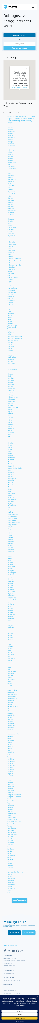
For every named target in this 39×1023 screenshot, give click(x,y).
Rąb (9, 669)
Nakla (9, 508)
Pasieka (10, 556)
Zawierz (10, 847)
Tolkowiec (11, 755)
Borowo (10, 160)
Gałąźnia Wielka (13, 277)
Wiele (9, 803)
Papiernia (11, 550)
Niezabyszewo (12, 516)
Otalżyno (10, 543)
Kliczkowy (11, 380)
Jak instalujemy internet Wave (12, 993)
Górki (9, 307)
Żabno (10, 887)
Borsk (9, 165)
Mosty (10, 491)
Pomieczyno (11, 596)
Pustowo (10, 625)
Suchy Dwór (11, 725)
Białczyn (10, 142)
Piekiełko (10, 568)
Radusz (10, 642)
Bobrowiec (11, 150)
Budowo (10, 177)
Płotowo (10, 640)
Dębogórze (11, 267)
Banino (10, 125)
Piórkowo (11, 579)
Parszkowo (11, 554)
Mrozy (10, 495)
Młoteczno (11, 501)
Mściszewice (12, 506)
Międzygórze (12, 478)
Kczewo (10, 361)
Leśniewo (11, 432)
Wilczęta (10, 807)
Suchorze (11, 723)
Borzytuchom (12, 169)
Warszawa (11, 784)
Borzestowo (11, 167)
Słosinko (10, 746)
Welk (9, 799)
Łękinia (10, 874)
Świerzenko (11, 878)
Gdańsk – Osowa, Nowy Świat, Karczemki (21, 116)
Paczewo (10, 548)
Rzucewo (10, 667)
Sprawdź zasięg (20, 48)
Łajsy (9, 857)
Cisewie (10, 221)
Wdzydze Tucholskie (14, 797)
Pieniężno (11, 571)
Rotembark (11, 659)
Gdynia (10, 282)
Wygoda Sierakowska (15, 822)
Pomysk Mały (12, 598)
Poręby (10, 602)
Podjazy (10, 587)
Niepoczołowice (13, 514)
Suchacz (10, 721)
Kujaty (10, 412)
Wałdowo (11, 790)
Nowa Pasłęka (12, 518)
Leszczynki (11, 428)
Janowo (10, 317)
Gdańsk (10, 280)
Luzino (10, 451)
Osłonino (11, 541)
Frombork (11, 273)
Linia (9, 439)
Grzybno (10, 303)
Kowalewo (11, 393)
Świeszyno (11, 882)
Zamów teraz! (19, 900)
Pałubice (10, 562)
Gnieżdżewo (12, 292)
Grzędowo (11, 305)
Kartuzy (10, 351)
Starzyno (10, 705)
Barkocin (10, 129)
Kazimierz (11, 359)
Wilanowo (11, 805)
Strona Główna (10, 946)
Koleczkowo (11, 389)
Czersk (10, 231)
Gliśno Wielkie (12, 288)
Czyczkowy (11, 236)
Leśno (9, 435)
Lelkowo (10, 426)
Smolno (10, 684)
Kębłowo (10, 420)
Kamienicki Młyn (13, 340)
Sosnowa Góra (12, 690)
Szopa (10, 738)
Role (9, 656)
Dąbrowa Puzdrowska (15, 261)
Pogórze (10, 594)
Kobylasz (10, 382)
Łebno (10, 864)
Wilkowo (10, 809)
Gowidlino (11, 296)
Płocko (10, 636)
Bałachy (10, 135)
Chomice (10, 204)
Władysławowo (12, 834)
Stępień (10, 719)
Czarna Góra (12, 227)
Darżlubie (11, 240)
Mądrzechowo (12, 499)
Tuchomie (11, 769)
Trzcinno (10, 757)
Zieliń (9, 853)
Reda (9, 644)
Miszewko (11, 474)
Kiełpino (10, 374)
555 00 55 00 (15, 932)
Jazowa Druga (12, 326)
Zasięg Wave (7, 988)
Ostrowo (10, 537)
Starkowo (11, 700)
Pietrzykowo (11, 577)
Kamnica (10, 344)
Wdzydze (11, 792)
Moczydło (11, 485)
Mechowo (11, 460)
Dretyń (10, 248)
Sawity (10, 677)
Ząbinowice (11, 855)
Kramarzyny (12, 401)
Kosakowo (11, 391)
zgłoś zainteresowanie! (20, 87)
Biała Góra (11, 139)
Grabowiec (11, 300)
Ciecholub (11, 213)
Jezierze (10, 330)
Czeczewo (11, 229)
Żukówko (10, 893)
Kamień (10, 342)
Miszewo (10, 476)
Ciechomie (11, 215)
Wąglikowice (12, 828)
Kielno (10, 372)
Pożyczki (10, 608)
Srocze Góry (11, 692)
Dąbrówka (11, 263)
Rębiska (10, 675)
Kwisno (10, 416)
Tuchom (10, 767)
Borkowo (10, 156)
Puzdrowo (11, 627)
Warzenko (11, 786)
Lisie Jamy (11, 447)
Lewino (10, 430)
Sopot (9, 688)
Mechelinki (11, 458)
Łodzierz (10, 866)
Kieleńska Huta (13, 370)
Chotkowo (11, 206)
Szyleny (10, 742)
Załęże (10, 851)
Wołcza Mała (12, 818)
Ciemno (10, 217)
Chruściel (11, 208)
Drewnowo (11, 250)
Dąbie (9, 254)
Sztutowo (11, 740)
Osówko (10, 539)
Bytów (10, 183)
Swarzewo (11, 730)
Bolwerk (10, 154)
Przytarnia (11, 617)
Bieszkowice (12, 146)
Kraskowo (11, 403)
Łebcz (9, 861)
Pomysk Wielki (12, 600)
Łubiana (10, 868)
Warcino (10, 782)
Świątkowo (11, 884)
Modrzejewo (12, 487)
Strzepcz (10, 713)
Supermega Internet (10, 958)
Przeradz (10, 612)
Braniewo (11, 171)
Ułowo (10, 780)
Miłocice (10, 483)
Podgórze (11, 585)
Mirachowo (11, 472)
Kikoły (9, 376)
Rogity (10, 652)
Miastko (10, 464)
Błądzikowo (11, 192)
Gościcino (11, 298)
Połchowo (11, 604)
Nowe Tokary (12, 520)
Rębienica (11, 673)
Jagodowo (11, 313)
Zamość (10, 845)
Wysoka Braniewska (14, 824)
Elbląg (10, 271)
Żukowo (10, 891)
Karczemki (11, 347)
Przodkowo (11, 614)
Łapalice (10, 859)
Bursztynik (11, 181)
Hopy (9, 311)
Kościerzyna (12, 399)
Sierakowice (11, 679)
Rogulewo (11, 654)
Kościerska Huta (13, 397)
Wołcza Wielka (12, 820)
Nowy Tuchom (12, 524)
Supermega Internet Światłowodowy (14, 960)
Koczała (10, 386)
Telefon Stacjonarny (9, 966)
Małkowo (10, 455)
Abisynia (10, 123)
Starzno (10, 702)
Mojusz (10, 489)
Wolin (9, 815)
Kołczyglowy (12, 395)
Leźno (9, 437)
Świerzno (11, 880)
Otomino (10, 545)
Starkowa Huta (12, 698)
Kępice (10, 422)
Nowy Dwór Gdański (14, 522)
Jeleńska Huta (12, 328)
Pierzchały (11, 575)
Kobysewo (11, 384)
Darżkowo (11, 238)
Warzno (10, 788)
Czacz (9, 223)
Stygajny (10, 717)
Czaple (10, 225)
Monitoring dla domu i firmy (12, 980)
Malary (10, 453)
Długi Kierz (11, 269)
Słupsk (10, 748)
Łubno (10, 870)
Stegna (10, 709)
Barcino (10, 127)
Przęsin (10, 621)
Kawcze (10, 355)
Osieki (10, 533)
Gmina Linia (12, 290)
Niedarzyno (11, 512)
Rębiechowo (12, 671)
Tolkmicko (11, 753)
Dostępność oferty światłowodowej (20, 121)
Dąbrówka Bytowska (14, 265)
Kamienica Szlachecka (15, 338)
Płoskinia (10, 638)
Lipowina (11, 443)
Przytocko (11, 619)
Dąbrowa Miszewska (14, 259)
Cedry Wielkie (12, 194)
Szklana (10, 736)
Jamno (10, 315)
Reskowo (10, 648)
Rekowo (10, 646)
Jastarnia (10, 323)
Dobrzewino (12, 242)
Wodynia (10, 811)
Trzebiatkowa (12, 759)
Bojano (10, 152)
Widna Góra (11, 801)
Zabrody (10, 836)
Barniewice (11, 131)
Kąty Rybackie (12, 418)
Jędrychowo (11, 332)
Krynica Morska (13, 407)
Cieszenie (11, 219)
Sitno (9, 682)
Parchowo (11, 552)
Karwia (10, 353)
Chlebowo (11, 200)
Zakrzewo (11, 843)
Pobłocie (10, 583)
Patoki (10, 560)
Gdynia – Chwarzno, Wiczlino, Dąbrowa (21, 119)
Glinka (10, 286)
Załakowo (11, 849)
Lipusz (10, 445)
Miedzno (10, 470)
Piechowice (11, 566)
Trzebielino (11, 761)
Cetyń (9, 196)
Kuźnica (10, 414)
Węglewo (11, 830)
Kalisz (9, 334)
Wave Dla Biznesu (9, 973)
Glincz (10, 284)
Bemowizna (11, 137)
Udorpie (10, 776)
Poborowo (11, 581)
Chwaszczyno (12, 211)
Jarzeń (10, 321)
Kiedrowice (11, 363)
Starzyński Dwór (13, 707)
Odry (9, 529)
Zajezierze (11, 841)
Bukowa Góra (12, 179)
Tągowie (10, 774)
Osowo (10, 535)
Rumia (10, 661)
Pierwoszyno (12, 573)
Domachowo (12, 244)
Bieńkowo (11, 148)
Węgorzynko (12, 832)
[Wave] (10, 7)
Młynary (10, 504)
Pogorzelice (11, 591)
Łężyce (10, 876)
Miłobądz (11, 481)
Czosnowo (11, 234)
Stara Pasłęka (12, 696)
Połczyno (10, 606)
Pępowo (10, 633)
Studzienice (11, 715)
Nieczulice (11, 510)
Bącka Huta (11, 185)
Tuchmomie (11, 765)
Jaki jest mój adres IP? (10, 990)
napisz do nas (29, 932)
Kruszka (10, 405)
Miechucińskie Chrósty (15, 468)
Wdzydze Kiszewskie (14, 795)
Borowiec (11, 158)
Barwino (10, 133)
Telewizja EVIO (8, 963)
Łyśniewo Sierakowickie (15, 872)
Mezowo (10, 462)
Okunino (10, 531)
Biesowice (11, 144)
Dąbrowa (11, 257)
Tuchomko (11, 772)
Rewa (9, 650)
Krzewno (10, 409)
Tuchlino (10, 763)
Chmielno (11, 202)
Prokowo (10, 610)
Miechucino (11, 466)
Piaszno (10, 564)
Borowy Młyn (12, 162)
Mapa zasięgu (20, 35)
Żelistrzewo (11, 889)
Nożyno (10, 527)
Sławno (10, 744)
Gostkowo (11, 294)
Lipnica (10, 441)
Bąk (9, 188)
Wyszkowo (11, 826)
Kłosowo (10, 424)
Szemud (10, 732)
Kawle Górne (12, 357)
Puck (9, 623)
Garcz (9, 275)
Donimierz (11, 246)
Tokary (10, 751)
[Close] (26, 68)
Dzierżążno (11, 252)
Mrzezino (11, 497)
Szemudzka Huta (13, 734)
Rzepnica (11, 665)
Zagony (10, 838)
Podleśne (11, 589)
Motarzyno (11, 493)
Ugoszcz (10, 778)
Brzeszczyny (12, 175)
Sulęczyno (11, 728)
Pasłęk (10, 558)
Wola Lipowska (12, 813)
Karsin (10, 349)
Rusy (9, 663)
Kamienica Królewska (15, 336)
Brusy (9, 173)
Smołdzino (11, 686)
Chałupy (10, 198)
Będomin (11, 190)
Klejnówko (11, 378)
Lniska (10, 449)
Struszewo (11, 711)
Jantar (10, 319)
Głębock (10, 309)
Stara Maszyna (12, 694)
